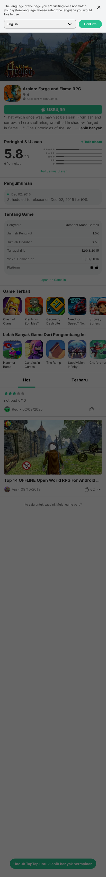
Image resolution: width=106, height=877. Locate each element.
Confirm (90, 24)
